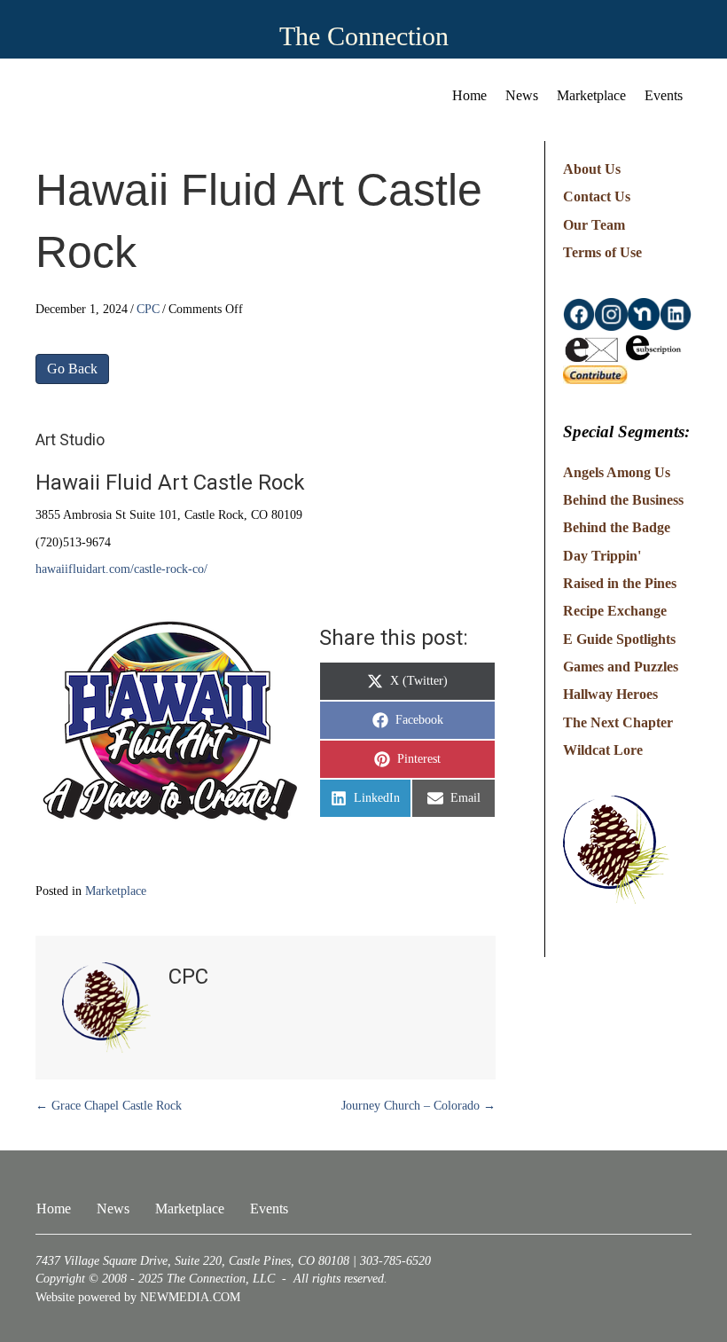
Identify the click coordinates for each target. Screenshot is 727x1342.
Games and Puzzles (620, 666)
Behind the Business (623, 499)
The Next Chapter (618, 722)
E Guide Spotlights (619, 639)
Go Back (72, 368)
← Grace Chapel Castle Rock (108, 1105)
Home (469, 95)
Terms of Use (602, 252)
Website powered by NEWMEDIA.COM (137, 1297)
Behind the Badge (616, 527)
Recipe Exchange (615, 610)
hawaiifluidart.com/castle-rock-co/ (121, 569)
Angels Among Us (616, 472)
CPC (148, 309)
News (521, 95)
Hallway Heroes (610, 694)
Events (664, 95)
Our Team (594, 224)
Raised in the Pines (619, 583)
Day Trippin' (602, 555)
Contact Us (596, 196)
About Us (592, 169)
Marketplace (591, 95)
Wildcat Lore (603, 749)
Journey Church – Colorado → (418, 1105)
